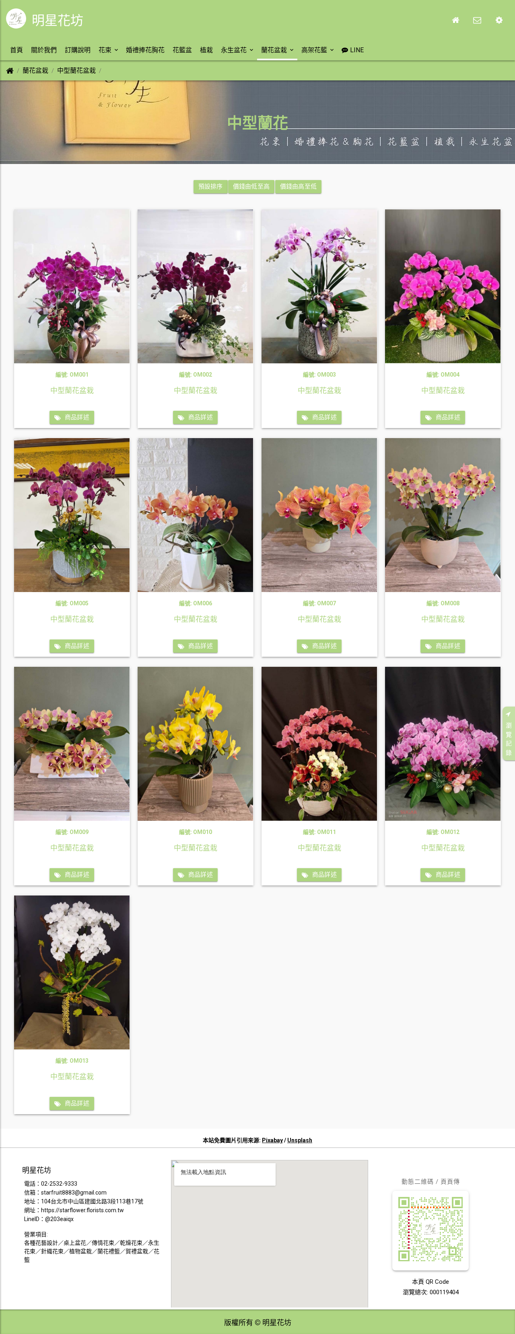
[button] (16, 50)
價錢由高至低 (298, 186)
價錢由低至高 (251, 186)
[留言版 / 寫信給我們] (477, 20)
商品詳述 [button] (77, 417)
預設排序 (210, 186)
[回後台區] (499, 20)
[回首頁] (455, 20)
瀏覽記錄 (509, 739)
